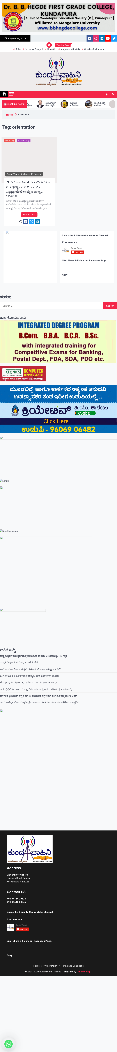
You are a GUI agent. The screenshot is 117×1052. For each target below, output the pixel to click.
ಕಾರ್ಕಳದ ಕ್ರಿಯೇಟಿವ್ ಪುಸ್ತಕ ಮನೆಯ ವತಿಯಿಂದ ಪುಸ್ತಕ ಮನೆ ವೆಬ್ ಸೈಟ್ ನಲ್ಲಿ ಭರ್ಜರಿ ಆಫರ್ (59, 104)
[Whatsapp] (8, 1044)
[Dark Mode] (106, 94)
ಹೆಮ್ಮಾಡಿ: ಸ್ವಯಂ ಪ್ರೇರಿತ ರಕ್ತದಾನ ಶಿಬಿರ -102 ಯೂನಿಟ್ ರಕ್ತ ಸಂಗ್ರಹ (28, 682)
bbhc (18, 49)
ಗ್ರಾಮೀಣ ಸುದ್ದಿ (23, 140)
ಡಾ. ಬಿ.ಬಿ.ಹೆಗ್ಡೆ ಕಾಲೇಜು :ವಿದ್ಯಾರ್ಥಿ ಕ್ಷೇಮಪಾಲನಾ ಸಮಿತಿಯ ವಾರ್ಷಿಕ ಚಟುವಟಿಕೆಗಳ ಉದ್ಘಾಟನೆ (83, 104)
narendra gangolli (34, 49)
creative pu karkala (94, 49)
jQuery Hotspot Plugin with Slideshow (89, 979)
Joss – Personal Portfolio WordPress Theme (27, 979)
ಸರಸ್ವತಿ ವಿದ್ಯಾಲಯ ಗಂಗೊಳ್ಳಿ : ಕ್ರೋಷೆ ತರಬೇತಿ (19, 662)
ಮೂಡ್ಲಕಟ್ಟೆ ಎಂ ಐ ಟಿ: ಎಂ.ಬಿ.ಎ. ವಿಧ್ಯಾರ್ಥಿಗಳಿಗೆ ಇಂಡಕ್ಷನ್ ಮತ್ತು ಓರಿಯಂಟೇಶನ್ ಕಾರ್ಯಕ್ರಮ (24, 189)
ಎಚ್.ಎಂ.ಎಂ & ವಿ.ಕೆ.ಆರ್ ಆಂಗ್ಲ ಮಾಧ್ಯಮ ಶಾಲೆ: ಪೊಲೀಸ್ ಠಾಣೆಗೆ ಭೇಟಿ (30, 675)
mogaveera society (70, 49)
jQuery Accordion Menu (84, 979)
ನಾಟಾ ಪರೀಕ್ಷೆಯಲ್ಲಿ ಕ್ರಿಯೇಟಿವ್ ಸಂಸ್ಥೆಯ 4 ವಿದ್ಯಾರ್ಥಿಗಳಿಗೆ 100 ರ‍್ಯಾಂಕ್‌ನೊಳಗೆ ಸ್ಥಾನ (107, 104)
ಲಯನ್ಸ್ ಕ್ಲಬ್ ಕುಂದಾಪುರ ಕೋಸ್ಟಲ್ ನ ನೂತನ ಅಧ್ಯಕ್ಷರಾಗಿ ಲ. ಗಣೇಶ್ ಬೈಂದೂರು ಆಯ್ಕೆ (34, 104)
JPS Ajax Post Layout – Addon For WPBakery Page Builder (78, 979)
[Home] (4, 94)
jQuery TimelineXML (94, 979)
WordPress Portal (22, 979)
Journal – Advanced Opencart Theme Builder (52, 979)
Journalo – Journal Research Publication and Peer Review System (60, 979)
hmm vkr (51, 49)
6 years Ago (20, 182)
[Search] (113, 94)
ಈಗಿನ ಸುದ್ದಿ (9, 140)
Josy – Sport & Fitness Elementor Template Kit (35, 979)
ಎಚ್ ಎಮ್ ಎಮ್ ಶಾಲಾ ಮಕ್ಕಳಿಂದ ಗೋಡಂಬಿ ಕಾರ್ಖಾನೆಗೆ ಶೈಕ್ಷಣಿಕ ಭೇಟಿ (30, 669)
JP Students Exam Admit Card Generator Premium (69, 979)
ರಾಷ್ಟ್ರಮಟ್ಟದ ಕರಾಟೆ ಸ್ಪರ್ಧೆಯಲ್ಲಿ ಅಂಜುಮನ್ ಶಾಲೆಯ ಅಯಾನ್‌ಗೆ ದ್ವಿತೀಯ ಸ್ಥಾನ (33, 655)
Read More (29, 214)
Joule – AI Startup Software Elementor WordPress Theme (43, 979)
